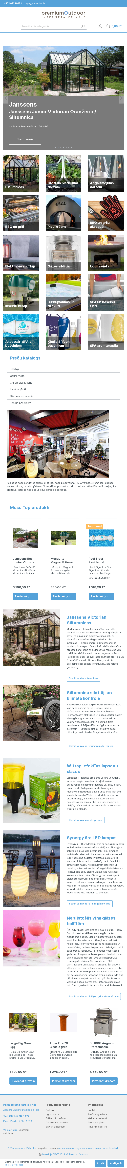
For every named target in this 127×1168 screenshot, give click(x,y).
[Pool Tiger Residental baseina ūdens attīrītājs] (101, 535)
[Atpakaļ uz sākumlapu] (63, 15)
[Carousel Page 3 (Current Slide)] (60, 145)
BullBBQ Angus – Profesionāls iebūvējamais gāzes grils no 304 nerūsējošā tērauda (103, 1043)
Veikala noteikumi (97, 1118)
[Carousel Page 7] (71, 145)
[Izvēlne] (7, 26)
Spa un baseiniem (20, 400)
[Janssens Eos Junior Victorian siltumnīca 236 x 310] (25, 535)
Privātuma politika (97, 1126)
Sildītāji (14, 367)
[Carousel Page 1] (55, 145)
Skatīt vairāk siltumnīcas (83, 676)
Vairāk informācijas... (14, 1165)
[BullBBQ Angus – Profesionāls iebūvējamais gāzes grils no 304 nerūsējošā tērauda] (104, 1020)
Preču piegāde (96, 1122)
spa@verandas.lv (35, 3)
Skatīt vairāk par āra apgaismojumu (89, 901)
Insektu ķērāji (18, 387)
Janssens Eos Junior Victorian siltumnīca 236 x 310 (25, 558)
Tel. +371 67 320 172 (16, 1116)
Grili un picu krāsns (21, 380)
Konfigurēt (116, 1163)
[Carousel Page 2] (58, 145)
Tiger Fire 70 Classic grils (59, 1042)
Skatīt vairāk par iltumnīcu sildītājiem (91, 743)
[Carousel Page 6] (68, 145)
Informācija (95, 1104)
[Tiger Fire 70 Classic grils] (64, 1020)
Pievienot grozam (26, 594)
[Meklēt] (83, 26)
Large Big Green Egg (21, 1042)
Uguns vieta (17, 373)
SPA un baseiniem (55, 1126)
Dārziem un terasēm (22, 394)
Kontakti (92, 1110)
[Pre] (5, 97)
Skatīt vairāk (25, 137)
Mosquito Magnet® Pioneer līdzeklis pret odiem (63, 558)
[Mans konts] (100, 26)
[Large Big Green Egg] (23, 1020)
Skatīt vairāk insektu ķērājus (86, 817)
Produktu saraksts (58, 1104)
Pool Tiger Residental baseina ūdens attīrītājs (99, 558)
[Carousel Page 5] (66, 145)
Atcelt (100, 1163)
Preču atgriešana (97, 1114)
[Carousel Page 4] (63, 145)
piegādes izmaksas (47, 1148)
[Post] (121, 97)
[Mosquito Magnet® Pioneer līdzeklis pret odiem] (63, 535)
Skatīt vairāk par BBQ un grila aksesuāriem (94, 994)
